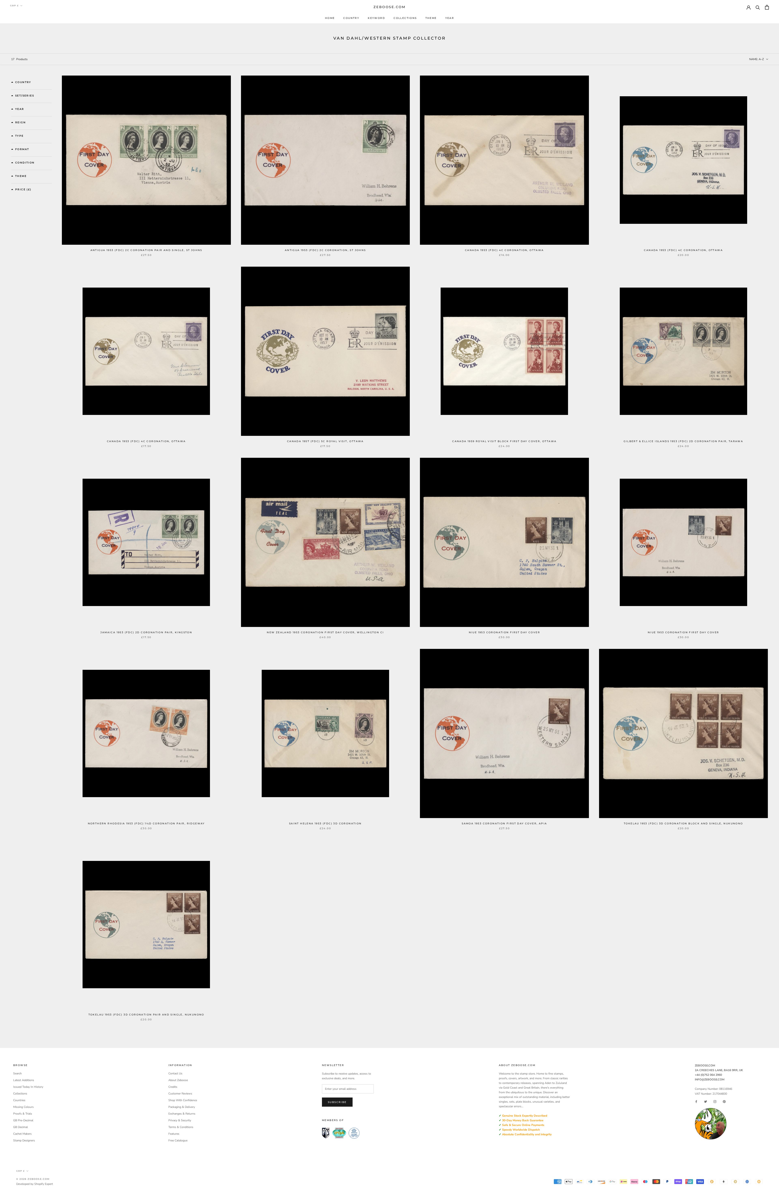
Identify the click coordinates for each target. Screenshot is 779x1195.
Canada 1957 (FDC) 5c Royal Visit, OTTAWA (325, 441)
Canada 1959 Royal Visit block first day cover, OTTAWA (504, 441)
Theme (431, 17)
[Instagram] (714, 1101)
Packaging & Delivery (181, 1107)
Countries (19, 1100)
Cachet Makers (22, 1134)
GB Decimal (20, 1127)
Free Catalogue (177, 1140)
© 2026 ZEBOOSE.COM (33, 1179)
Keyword (376, 17)
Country (351, 17)
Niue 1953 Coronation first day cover (504, 632)
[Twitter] (705, 1101)
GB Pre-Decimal (23, 1120)
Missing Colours (23, 1107)
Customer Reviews (180, 1093)
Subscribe (337, 1102)
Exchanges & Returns (181, 1114)
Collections (405, 17)
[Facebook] (696, 1101)
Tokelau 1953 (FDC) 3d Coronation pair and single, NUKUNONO (146, 1014)
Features (173, 1134)
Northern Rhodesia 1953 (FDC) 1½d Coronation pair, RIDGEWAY (146, 823)
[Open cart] (767, 7)
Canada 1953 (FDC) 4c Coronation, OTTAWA (504, 250)
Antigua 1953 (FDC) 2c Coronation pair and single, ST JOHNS (146, 250)
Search (17, 1073)
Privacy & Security (179, 1120)
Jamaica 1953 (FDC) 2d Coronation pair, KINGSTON (146, 632)
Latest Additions (23, 1080)
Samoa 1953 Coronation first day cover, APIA (504, 823)
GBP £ (14, 5)
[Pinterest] (724, 1101)
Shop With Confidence (182, 1100)
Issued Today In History (28, 1087)
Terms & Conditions (180, 1127)
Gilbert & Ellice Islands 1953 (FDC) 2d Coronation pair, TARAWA (683, 441)
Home (330, 17)
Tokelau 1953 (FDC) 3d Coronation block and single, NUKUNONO (683, 823)
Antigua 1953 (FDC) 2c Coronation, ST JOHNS (325, 250)
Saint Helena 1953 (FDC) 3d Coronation (325, 823)
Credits (172, 1087)
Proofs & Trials (22, 1114)
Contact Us (175, 1073)
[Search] (758, 7)
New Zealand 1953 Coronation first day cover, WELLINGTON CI (325, 632)
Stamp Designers (24, 1140)
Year (449, 17)
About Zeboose (178, 1080)
